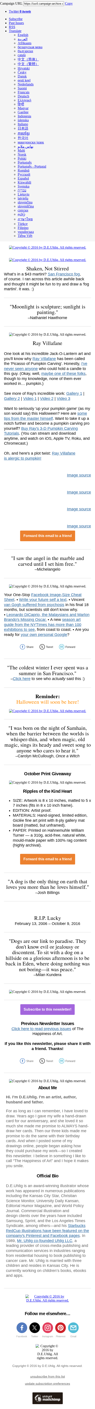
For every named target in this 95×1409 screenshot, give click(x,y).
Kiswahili (24, 182)
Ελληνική (24, 100)
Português (25, 162)
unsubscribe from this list (47, 1376)
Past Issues (16, 23)
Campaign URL (11, 3)
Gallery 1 (74, 393)
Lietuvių (23, 194)
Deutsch (23, 96)
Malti (21, 150)
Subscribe (16, 19)
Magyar (23, 108)
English (23, 35)
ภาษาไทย (25, 219)
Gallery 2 (12, 398)
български (25, 51)
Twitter (20, 11)
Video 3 (63, 398)
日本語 (23, 128)
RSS (12, 27)
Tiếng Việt (25, 236)
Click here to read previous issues (41, 1029)
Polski (22, 158)
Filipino (23, 228)
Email (73, 1336)
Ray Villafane (44, 359)
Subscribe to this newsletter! (47, 1009)
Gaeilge (23, 112)
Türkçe (23, 224)
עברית (22, 190)
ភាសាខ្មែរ (24, 133)
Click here (21, 678)
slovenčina (25, 202)
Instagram (47, 1336)
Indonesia (24, 116)
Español (23, 178)
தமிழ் (21, 214)
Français (23, 92)
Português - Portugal (32, 166)
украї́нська (26, 232)
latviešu (23, 198)
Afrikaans (24, 43)
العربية (22, 39)
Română (23, 170)
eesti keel (24, 80)
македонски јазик (31, 142)
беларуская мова (30, 47)
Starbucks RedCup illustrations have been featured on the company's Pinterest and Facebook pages (47, 1230)
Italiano (23, 124)
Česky (22, 72)
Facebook (21, 1336)
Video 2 (46, 398)
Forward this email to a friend (47, 536)
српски (23, 210)
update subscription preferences (47, 1383)
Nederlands (26, 84)
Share (30, 647)
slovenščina (26, 206)
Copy (69, 3)
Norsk (22, 154)
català (22, 55)
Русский (24, 174)
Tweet (49, 647)
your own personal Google (44, 634)
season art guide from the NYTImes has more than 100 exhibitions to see (42, 624)
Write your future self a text (42, 599)
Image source (79, 475)
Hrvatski (24, 68)
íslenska (23, 120)
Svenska (23, 186)
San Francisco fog (64, 274)
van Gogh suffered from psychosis (34, 605)
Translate (15, 31)
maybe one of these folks (63, 373)
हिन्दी (21, 104)
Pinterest (60, 1336)
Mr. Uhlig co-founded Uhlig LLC (44, 1240)
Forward (70, 647)
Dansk (22, 76)
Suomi (22, 88)
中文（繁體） (28, 64)
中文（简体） (28, 59)
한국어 (23, 138)
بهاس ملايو (25, 146)
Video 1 (30, 398)
